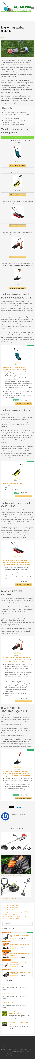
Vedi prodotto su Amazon (18, 165)
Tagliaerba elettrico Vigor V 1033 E (12, 118)
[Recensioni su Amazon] (17, 363)
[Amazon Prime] (30, 400)
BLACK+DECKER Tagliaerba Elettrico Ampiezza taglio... (19, 963)
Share (19, 807)
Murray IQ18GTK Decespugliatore (12, 898)
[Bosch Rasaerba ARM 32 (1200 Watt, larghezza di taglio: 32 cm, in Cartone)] (17, 354)
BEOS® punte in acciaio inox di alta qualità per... (20, 954)
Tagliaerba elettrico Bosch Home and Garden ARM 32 (17, 115)
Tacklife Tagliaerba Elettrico (11, 875)
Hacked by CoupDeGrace (10, 905)
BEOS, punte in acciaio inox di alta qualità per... (19, 945)
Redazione (5, 36)
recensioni (3, 37)
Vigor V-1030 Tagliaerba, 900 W (12, 483)
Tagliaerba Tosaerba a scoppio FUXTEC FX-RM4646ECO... (20, 972)
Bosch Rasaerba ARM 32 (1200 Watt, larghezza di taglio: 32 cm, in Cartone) (15, 368)
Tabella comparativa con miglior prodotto (14, 112)
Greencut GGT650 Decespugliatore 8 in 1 (14, 853)
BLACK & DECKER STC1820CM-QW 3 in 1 (14, 124)
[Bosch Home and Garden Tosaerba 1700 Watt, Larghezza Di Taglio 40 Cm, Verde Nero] (6, 937)
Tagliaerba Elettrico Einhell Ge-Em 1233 (14, 120)
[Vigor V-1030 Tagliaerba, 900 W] (17, 470)
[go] (30, 924)
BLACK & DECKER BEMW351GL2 (11, 122)
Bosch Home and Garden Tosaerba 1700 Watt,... (19, 936)
